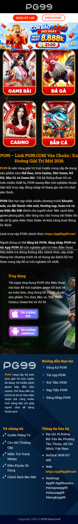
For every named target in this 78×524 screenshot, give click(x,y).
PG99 (8, 374)
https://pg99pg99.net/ (60, 234)
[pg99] (39, 6)
